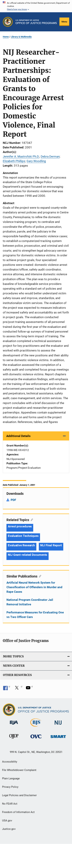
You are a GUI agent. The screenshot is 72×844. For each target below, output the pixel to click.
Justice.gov (9, 829)
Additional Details (18, 436)
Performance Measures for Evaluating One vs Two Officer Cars (35, 615)
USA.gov (7, 820)
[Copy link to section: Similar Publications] (39, 576)
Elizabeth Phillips (14, 161)
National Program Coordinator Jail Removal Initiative (29, 602)
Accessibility (9, 761)
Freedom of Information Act (18, 812)
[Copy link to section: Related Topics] (31, 519)
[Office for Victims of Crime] (36, 739)
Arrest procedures (20, 526)
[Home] (36, 22)
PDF (13, 500)
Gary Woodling (36, 161)
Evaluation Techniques (23, 536)
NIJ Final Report (51, 545)
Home (6, 36)
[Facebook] (6, 689)
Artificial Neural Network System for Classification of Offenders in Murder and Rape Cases (34, 587)
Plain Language (11, 778)
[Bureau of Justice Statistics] (36, 727)
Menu (64, 21)
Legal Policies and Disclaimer (19, 795)
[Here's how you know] (36, 6)
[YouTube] (29, 689)
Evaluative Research (21, 545)
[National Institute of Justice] (58, 725)
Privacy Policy (10, 786)
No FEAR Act (9, 803)
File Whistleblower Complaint (19, 770)
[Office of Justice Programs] (8, 22)
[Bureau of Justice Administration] (14, 725)
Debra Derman (50, 156)
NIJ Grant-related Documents (27, 554)
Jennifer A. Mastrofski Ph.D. (21, 156)
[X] (18, 689)
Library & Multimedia (21, 36)
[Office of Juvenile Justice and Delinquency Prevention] (13, 739)
